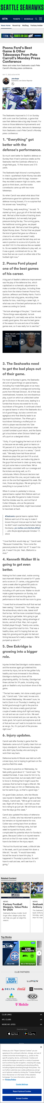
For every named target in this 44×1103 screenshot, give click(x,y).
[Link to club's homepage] (5, 18)
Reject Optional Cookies (22, 1091)
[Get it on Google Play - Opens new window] (30, 1035)
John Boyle (15, 78)
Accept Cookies (22, 1098)
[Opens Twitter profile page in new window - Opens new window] (12, 83)
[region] (22, 1073)
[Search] (36, 18)
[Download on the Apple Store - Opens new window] (13, 1034)
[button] (22, 342)
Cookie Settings (22, 1084)
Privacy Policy (10, 1079)
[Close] (41, 1047)
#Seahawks (10, 516)
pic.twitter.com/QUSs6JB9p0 (27, 528)
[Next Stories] (39, 953)
